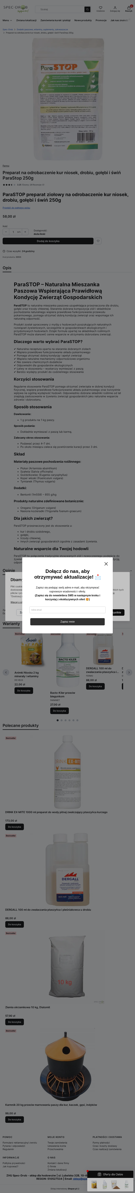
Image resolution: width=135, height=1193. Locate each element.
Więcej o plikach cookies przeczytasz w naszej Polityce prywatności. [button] (48, 602)
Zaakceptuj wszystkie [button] (107, 612)
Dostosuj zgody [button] (74, 612)
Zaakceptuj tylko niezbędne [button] (37, 612)
